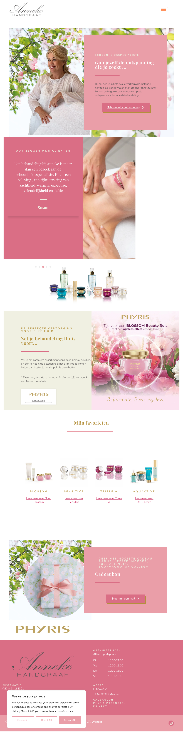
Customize (23, 720)
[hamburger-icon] (164, 9)
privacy (100, 706)
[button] (36, 267)
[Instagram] (171, 723)
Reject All (46, 720)
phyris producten (109, 703)
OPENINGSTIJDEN (107, 650)
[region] (46, 709)
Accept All (70, 720)
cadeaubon (103, 699)
